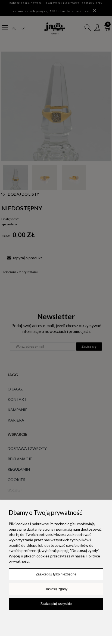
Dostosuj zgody (56, 589)
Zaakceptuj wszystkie (56, 604)
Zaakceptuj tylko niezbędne (56, 574)
